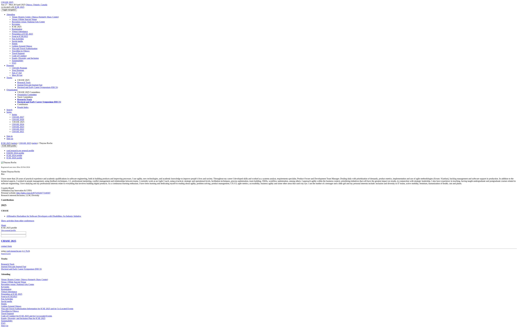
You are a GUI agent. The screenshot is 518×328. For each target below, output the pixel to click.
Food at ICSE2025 (20, 36)
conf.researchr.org (13, 251)
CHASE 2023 (18, 127)
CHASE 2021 (18, 131)
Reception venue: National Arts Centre (28, 22)
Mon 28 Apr (17, 75)
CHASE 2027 (18, 117)
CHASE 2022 (18, 129)
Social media (17, 41)
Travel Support (18, 53)
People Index (22, 107)
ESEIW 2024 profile (15, 153)
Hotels (14, 43)
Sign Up (4, 325)
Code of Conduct (19, 56)
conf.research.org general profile (20, 150)
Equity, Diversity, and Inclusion (25, 58)
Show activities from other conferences (17, 221)
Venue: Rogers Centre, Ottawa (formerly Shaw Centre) (35, 17)
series (14, 143)
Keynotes (16, 24)
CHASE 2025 (25, 143)
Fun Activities (18, 39)
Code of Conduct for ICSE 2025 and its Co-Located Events (26, 316)
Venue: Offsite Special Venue (24, 19)
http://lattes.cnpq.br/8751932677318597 (33, 193)
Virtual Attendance (20, 31)
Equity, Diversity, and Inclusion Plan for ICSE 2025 (23, 318)
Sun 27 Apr (17, 73)
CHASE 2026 (18, 119)
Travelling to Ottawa (20, 51)
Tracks (9, 77)
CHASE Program (19, 68)
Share (3, 225)
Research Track (23, 82)
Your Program (18, 70)
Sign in (9, 136)
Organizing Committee (27, 94)
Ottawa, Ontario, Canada (36, 5)
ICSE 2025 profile (9, 146)
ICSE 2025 (19, 7)
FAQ (14, 63)
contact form (6, 246)
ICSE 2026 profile (14, 158)
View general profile (8, 230)
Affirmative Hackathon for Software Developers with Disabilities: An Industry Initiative (43, 216)
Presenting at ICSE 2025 (22, 34)
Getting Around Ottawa (22, 46)
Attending (10, 14)
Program (10, 65)
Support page (6, 254)
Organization (12, 90)
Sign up (9, 138)
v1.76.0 (26, 251)
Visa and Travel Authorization (24, 48)
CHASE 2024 (18, 124)
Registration (17, 29)
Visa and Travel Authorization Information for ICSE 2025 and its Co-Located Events (37, 309)
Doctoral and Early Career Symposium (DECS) (37, 87)
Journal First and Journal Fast (29, 85)
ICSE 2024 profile (14, 155)
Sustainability (17, 60)
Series (14, 114)
